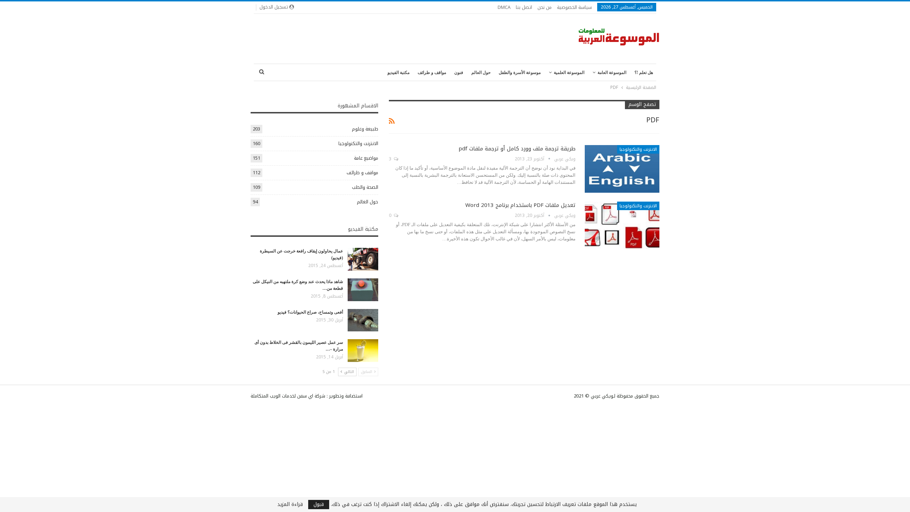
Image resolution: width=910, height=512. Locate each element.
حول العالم (481, 72)
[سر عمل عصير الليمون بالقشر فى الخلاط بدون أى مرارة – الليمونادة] (363, 350)
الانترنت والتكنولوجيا (638, 149)
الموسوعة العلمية (569, 72)
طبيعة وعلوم (365, 128)
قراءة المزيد (290, 504)
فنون (458, 72)
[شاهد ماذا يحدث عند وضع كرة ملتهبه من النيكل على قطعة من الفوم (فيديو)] (363, 289)
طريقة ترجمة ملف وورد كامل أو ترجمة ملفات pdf (517, 149)
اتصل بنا (524, 7)
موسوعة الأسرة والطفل (520, 72)
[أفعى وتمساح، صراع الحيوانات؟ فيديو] (363, 320)
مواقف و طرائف (432, 72)
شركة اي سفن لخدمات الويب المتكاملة (288, 395)
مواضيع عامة (366, 158)
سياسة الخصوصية (574, 7)
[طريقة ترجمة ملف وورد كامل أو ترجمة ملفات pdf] (622, 169)
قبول (319, 504)
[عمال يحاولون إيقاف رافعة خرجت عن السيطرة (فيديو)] (363, 259)
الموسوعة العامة (612, 72)
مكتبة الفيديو (398, 72)
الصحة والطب (365, 187)
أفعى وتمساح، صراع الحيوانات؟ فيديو (310, 312)
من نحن (544, 7)
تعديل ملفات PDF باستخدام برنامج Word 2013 (520, 205)
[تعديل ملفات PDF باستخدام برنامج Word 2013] (622, 225)
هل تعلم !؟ (644, 72)
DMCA (504, 7)
